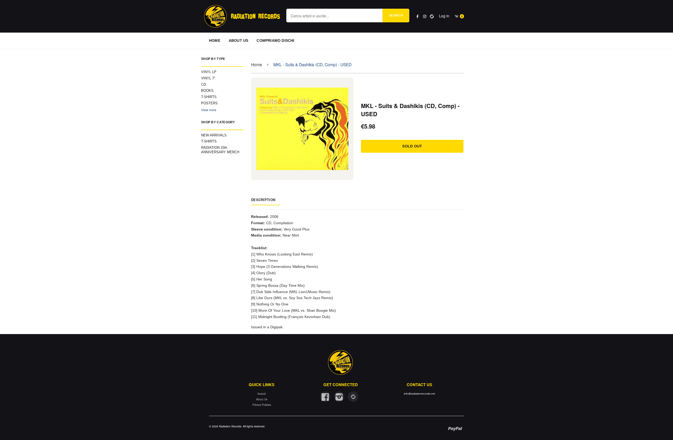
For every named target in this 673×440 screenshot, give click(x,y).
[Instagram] (425, 16)
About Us (261, 399)
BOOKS (207, 91)
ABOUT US (238, 40)
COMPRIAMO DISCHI (275, 40)
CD (203, 84)
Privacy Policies (261, 405)
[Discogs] (432, 16)
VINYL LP (208, 72)
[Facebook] (418, 16)
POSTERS (209, 103)
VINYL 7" (208, 78)
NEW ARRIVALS (214, 135)
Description (263, 199)
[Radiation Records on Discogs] (353, 396)
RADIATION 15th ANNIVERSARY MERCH (220, 150)
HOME (214, 40)
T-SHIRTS (209, 97)
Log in (444, 15)
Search (396, 15)
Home (256, 64)
